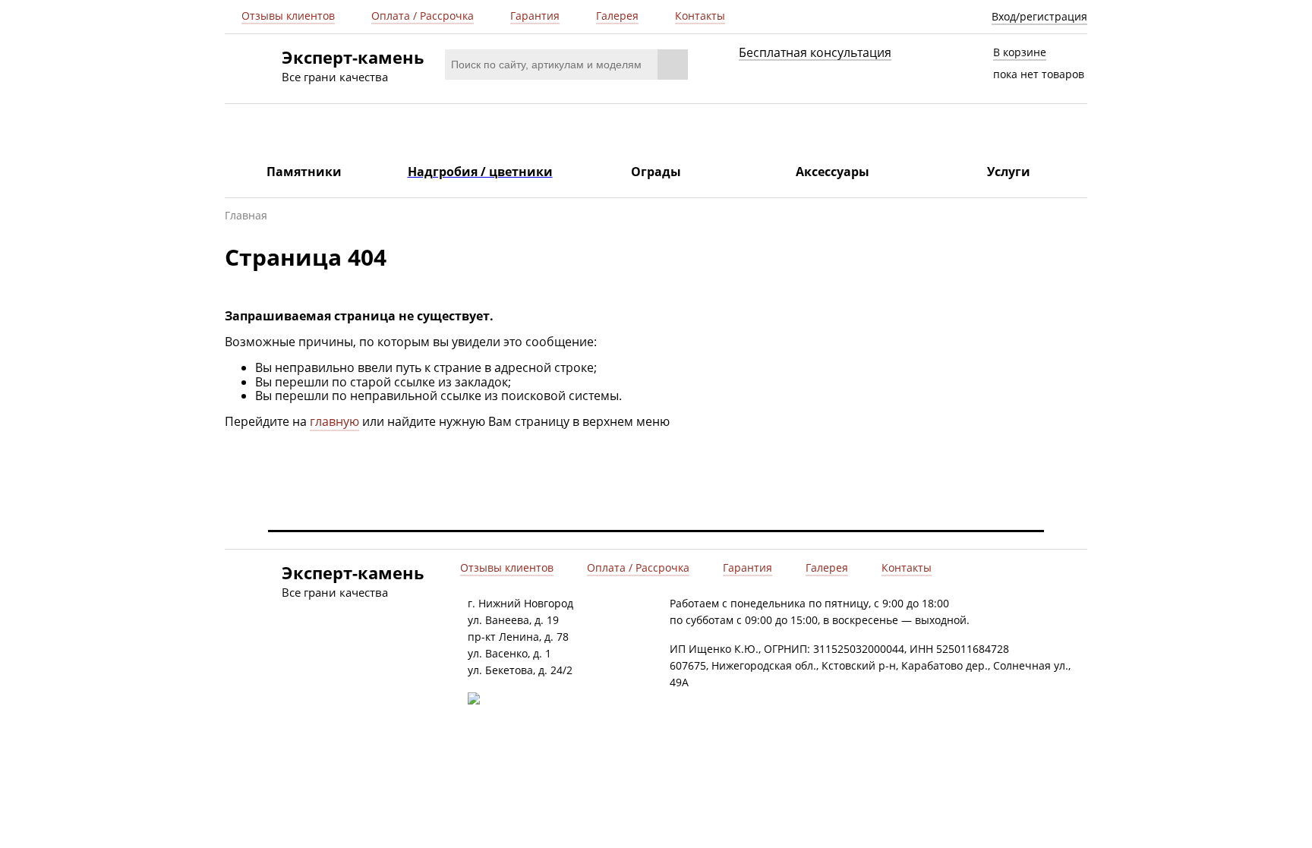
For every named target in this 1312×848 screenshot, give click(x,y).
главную (334, 421)
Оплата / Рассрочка (422, 16)
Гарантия (535, 16)
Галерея (617, 16)
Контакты (700, 16)
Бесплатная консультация (815, 53)
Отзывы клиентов (288, 16)
